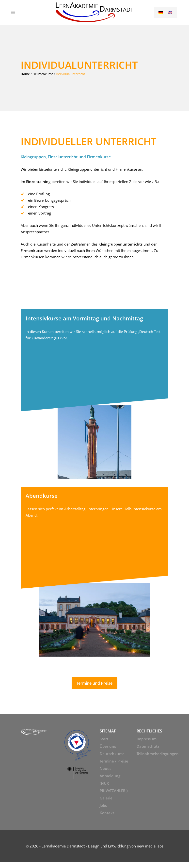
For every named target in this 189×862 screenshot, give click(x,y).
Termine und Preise (94, 683)
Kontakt (107, 812)
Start (104, 738)
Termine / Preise (114, 761)
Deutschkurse (42, 74)
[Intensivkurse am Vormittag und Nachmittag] (94, 394)
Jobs (103, 805)
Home (25, 74)
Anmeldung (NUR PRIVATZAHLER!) (114, 783)
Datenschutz (148, 746)
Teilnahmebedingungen (152, 753)
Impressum (147, 738)
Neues (105, 768)
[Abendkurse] (94, 572)
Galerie (106, 798)
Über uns (108, 746)
